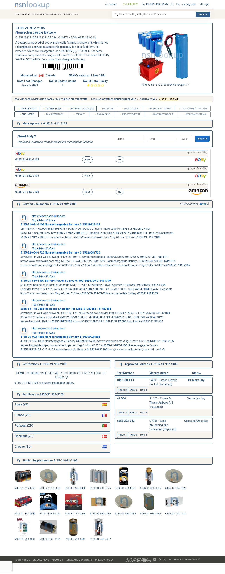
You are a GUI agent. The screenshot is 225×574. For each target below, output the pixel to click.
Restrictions (53, 108)
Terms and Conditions (79, 560)
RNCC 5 (123, 412)
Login (205, 4)
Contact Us (23, 560)
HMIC (72, 373)
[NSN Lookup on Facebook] (159, 559)
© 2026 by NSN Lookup (187, 559)
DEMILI (35, 373)
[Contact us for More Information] (172, 4)
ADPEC (59, 377)
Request (202, 138)
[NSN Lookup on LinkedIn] (154, 559)
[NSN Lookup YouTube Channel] (169, 559)
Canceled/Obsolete (196, 420)
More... (203, 203)
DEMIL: (21, 373)
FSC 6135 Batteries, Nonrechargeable (113, 99)
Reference (70, 14)
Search (112, 4)
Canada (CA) (147, 99)
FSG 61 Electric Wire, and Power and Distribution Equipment (51, 99)
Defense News (41, 560)
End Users (27, 114)
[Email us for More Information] (178, 4)
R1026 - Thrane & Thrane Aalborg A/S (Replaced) (161, 402)
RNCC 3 (123, 390)
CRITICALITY (55, 373)
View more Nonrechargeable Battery (63, 59)
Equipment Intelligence (47, 14)
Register (190, 4)
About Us (57, 560)
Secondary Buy (196, 398)
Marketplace (28, 108)
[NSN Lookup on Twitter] (164, 559)
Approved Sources (81, 108)
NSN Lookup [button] (23, 14)
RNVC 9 (133, 435)
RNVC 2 (133, 390)
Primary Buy (196, 380)
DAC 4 (143, 390)
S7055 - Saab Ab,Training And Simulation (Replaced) (162, 425)
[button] (111, 157)
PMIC (85, 373)
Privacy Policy (104, 560)
